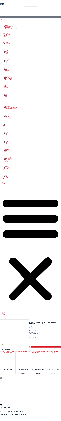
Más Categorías (4, 101)
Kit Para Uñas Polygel (8, 78)
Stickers (6, 84)
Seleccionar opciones (23, 373)
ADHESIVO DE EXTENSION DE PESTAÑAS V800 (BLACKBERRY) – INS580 (7, 370)
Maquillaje (4, 46)
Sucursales (3, 185)
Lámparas (6, 87)
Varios (6, 85)
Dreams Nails (7, 59)
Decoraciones (5, 160)
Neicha (6, 94)
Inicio (2, 182)
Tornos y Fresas (7, 88)
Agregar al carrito (46, 346)
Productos (3, 183)
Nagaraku (6, 97)
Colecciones (7, 37)
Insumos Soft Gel (7, 43)
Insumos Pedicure (6, 89)
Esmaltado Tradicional (8, 117)
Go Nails (6, 60)
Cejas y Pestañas (6, 24)
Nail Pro (6, 143)
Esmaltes (4, 36)
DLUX (6, 93)
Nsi (5, 67)
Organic (6, 68)
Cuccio (6, 135)
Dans (6, 58)
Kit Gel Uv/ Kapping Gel (8, 76)
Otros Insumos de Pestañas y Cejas (10, 108)
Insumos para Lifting (8, 109)
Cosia (6, 134)
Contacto (3, 184)
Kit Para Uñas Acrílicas (8, 77)
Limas (6, 45)
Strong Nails (7, 70)
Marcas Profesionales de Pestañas (8, 170)
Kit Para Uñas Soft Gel (8, 79)
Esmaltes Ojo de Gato (8, 118)
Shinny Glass (7, 161)
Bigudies (6, 25)
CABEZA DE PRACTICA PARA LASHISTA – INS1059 (53, 369)
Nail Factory (7, 63)
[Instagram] (3, 4)
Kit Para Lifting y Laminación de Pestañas (11, 28)
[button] (30, 248)
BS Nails (6, 51)
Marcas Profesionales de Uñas (8, 169)
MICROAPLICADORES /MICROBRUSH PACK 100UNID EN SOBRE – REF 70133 (38, 369)
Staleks (6, 69)
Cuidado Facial (5, 33)
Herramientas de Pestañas (9, 26)
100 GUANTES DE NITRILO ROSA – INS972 (22, 369)
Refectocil (6, 177)
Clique (6, 54)
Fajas (4, 178)
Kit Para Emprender (8, 80)
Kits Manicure (5, 152)
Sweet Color (7, 71)
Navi (5, 144)
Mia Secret (6, 62)
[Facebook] (1, 4)
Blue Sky (6, 50)
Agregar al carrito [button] (7, 374)
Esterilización (5, 41)
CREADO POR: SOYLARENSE (13, 415)
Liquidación (5, 126)
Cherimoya (6, 52)
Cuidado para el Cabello (7, 34)
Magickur (6, 61)
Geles (7, 44)
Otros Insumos (5, 42)
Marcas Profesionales (6, 127)
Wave (6, 96)
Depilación (5, 35)
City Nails (6, 53)
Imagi (6, 72)
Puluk (6, 95)
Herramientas (5, 86)
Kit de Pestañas (7, 27)
